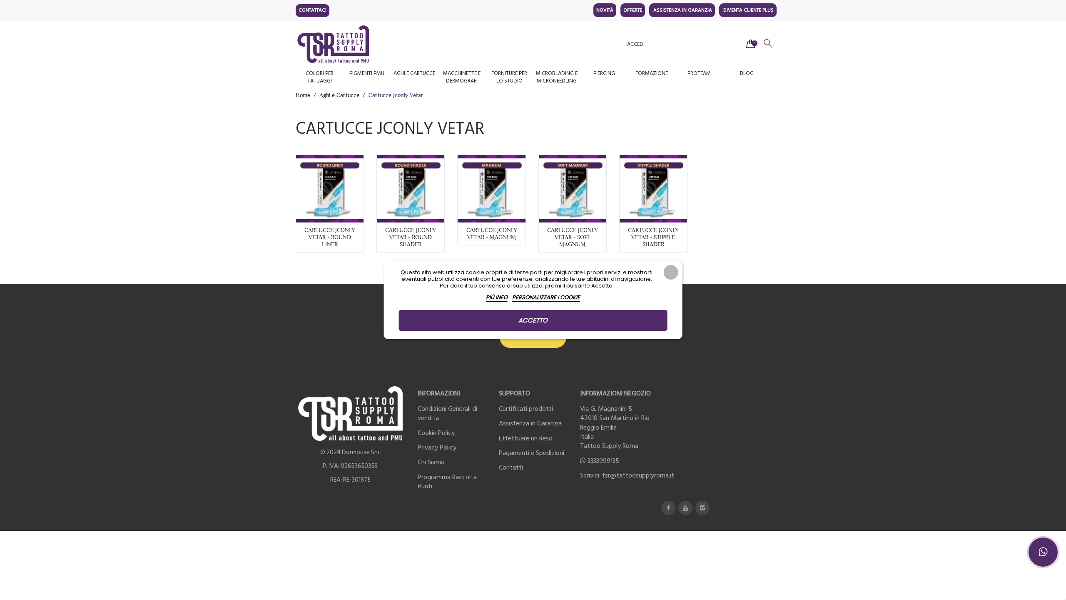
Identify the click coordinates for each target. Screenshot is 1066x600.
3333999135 (603, 460)
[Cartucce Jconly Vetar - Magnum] (491, 188)
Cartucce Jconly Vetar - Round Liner (329, 237)
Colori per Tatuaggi (320, 77)
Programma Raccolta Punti (447, 482)
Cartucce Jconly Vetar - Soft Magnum (572, 237)
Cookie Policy (436, 433)
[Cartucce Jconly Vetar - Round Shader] (410, 188)
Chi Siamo (431, 462)
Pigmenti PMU (366, 73)
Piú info (497, 297)
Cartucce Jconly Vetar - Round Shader (410, 237)
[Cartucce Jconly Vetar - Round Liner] (330, 188)
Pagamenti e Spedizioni (531, 453)
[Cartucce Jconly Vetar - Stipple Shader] (653, 188)
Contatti (511, 467)
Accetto (533, 320)
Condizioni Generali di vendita (447, 413)
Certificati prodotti (526, 408)
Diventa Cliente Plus (748, 10)
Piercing (604, 73)
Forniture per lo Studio (509, 77)
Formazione (651, 73)
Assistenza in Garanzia (682, 10)
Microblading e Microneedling (557, 77)
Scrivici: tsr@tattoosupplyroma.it (627, 475)
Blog (747, 73)
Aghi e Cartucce (414, 73)
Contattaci (312, 10)
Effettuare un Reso (526, 438)
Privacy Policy (437, 447)
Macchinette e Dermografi (462, 77)
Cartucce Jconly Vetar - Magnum (491, 233)
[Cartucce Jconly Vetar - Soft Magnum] (572, 188)
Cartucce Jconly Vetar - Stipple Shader (653, 237)
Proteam (699, 73)
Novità (604, 10)
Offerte (632, 10)
